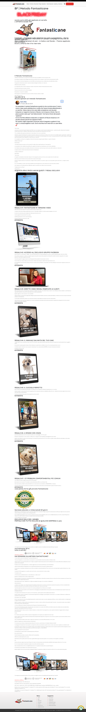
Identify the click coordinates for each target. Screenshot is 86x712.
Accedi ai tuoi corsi (69, 3)
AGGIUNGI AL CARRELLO (19, 554)
